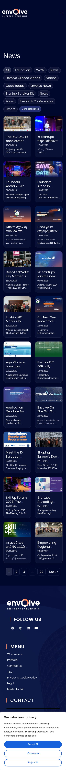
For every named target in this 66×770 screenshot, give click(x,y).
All (7, 70)
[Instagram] (21, 628)
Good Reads (15, 86)
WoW (40, 70)
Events (10, 109)
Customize (33, 753)
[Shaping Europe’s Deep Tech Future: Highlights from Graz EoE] (48, 439)
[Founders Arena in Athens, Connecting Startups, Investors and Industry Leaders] (48, 169)
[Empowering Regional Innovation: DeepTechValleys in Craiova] (48, 529)
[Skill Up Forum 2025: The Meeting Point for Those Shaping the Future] (17, 484)
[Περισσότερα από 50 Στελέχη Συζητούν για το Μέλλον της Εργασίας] (17, 529)
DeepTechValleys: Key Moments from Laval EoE (19, 276)
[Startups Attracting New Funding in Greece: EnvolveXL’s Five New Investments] (48, 484)
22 (41, 572)
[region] (33, 741)
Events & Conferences (36, 101)
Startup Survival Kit (20, 93)
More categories (30, 109)
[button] (61, 13)
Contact (22, 700)
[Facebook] (13, 628)
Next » (53, 572)
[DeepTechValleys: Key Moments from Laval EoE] (17, 259)
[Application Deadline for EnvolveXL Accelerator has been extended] (17, 394)
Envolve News (41, 86)
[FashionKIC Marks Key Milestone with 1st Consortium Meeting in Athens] (17, 304)
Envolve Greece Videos (23, 78)
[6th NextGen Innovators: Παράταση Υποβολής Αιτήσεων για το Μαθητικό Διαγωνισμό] (48, 304)
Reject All (33, 762)
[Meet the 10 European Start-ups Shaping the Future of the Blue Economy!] (17, 439)
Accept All (33, 744)
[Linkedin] (28, 628)
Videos (51, 78)
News (54, 70)
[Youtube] (36, 628)
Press (10, 101)
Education (22, 70)
